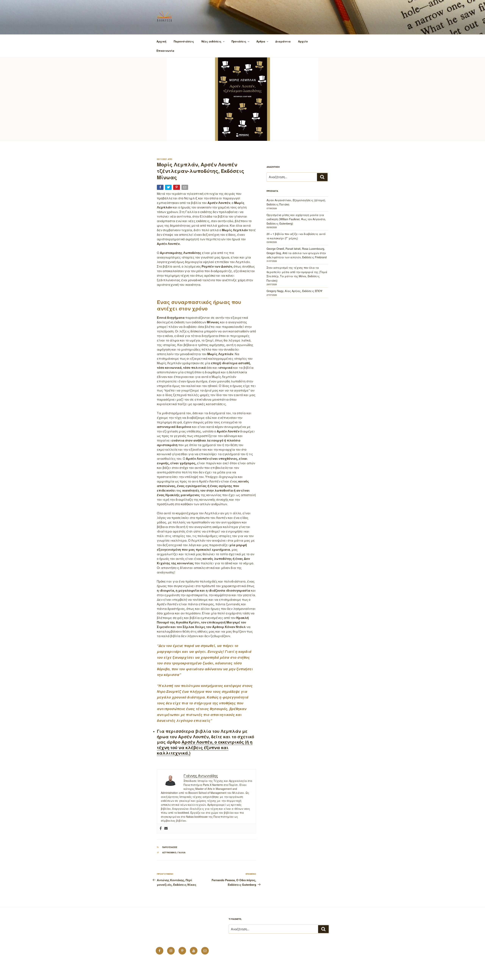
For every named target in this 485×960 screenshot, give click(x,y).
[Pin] (177, 188)
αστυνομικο (169, 852)
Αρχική (161, 41)
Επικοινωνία (165, 50)
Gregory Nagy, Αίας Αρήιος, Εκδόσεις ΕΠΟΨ (294, 291)
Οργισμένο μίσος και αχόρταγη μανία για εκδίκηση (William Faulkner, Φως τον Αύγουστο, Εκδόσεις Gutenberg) (296, 219)
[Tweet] (168, 188)
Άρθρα (260, 41)
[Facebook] (160, 828)
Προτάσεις (239, 41)
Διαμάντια (283, 41)
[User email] (166, 828)
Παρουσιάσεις (184, 41)
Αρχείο (303, 41)
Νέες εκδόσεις (211, 41)
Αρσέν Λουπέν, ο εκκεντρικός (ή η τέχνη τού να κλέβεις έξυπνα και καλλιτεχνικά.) (204, 747)
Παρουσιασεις (169, 847)
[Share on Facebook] (160, 188)
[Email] (185, 188)
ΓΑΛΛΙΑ (181, 852)
